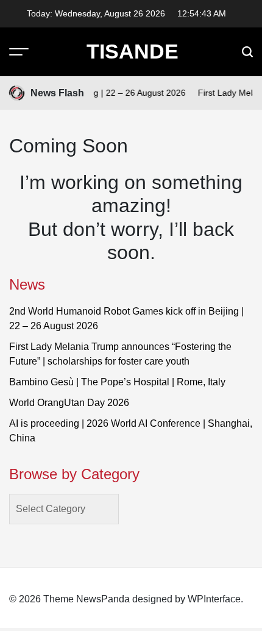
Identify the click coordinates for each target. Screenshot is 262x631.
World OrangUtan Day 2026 (69, 402)
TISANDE (133, 51)
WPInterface (214, 599)
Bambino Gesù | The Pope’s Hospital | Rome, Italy (117, 382)
